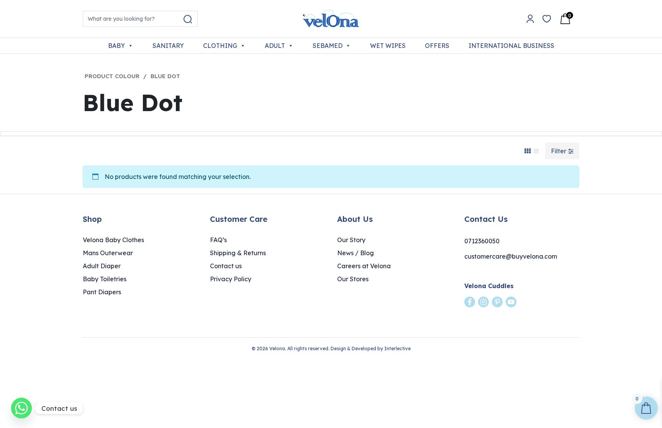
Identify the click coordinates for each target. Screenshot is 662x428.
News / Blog (355, 253)
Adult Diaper (102, 266)
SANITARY (168, 45)
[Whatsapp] (21, 408)
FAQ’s (218, 240)
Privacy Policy (230, 279)
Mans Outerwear (108, 253)
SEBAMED (327, 45)
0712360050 (482, 241)
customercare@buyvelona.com (510, 256)
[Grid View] (527, 151)
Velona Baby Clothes (113, 240)
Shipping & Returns (238, 253)
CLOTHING (220, 45)
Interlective (397, 348)
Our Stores (353, 279)
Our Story (351, 240)
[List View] (536, 151)
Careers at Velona (364, 266)
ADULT (275, 45)
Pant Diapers (102, 292)
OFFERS (437, 45)
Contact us (226, 266)
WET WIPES (388, 45)
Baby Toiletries (104, 279)
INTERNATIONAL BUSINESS (511, 45)
